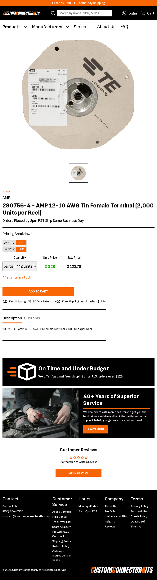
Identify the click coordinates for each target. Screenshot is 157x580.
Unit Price (50, 258)
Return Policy (60, 546)
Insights (110, 521)
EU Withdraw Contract (60, 534)
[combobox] (84, 13)
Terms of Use (139, 511)
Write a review (78, 473)
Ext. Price (74, 258)
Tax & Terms (113, 511)
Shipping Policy (61, 541)
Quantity (19, 258)
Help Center (60, 517)
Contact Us (9, 506)
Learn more (96, 429)
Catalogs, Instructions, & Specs (61, 555)
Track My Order (62, 522)
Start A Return (61, 527)
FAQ (124, 26)
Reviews (110, 526)
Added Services (62, 512)
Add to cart (38, 291)
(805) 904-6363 (12, 511)
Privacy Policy (139, 506)
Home (6, 191)
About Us (106, 26)
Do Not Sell (138, 521)
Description (12, 318)
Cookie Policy (139, 516)
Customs (32, 318)
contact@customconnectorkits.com (26, 516)
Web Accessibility (116, 516)
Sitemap (136, 526)
